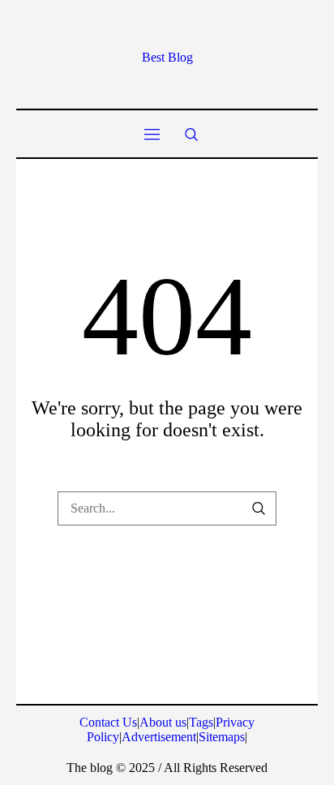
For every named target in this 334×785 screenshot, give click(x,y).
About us (162, 722)
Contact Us (108, 722)
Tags (201, 722)
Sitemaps (222, 737)
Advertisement (159, 737)
